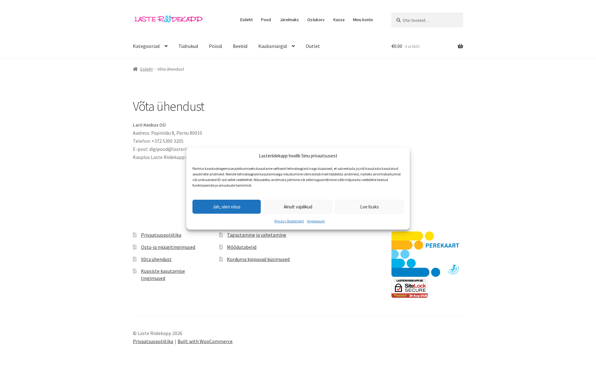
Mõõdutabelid (241, 247)
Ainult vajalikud (298, 207)
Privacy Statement (289, 221)
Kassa (339, 19)
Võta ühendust (156, 259)
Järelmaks (289, 19)
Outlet (313, 46)
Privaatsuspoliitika (161, 235)
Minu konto (363, 19)
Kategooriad (146, 46)
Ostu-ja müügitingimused (168, 247)
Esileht (246, 19)
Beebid (240, 46)
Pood (266, 19)
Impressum (316, 221)
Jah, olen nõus (227, 207)
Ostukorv (316, 19)
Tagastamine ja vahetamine (256, 235)
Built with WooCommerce (205, 341)
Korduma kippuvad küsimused (258, 259)
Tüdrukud (188, 46)
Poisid (215, 46)
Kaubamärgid (272, 46)
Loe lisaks (369, 207)
